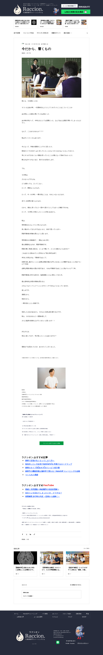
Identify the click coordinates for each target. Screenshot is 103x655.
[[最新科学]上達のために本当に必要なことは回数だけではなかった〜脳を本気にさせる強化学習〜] (25, 557)
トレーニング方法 (28, 33)
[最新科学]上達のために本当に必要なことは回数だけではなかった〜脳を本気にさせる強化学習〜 (25, 569)
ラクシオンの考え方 (42, 33)
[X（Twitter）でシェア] (26, 534)
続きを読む (67, 33)
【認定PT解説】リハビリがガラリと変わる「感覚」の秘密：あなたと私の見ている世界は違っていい (77, 569)
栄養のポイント (56, 33)
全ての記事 (17, 33)
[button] (87, 33)
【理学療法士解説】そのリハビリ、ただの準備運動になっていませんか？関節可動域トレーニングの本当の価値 (51, 569)
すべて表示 (86, 548)
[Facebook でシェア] (22, 534)
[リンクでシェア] (34, 534)
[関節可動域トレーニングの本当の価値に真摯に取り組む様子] (51, 557)
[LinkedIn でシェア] (30, 534)
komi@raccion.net (60, 635)
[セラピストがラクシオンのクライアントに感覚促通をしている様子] (77, 557)
